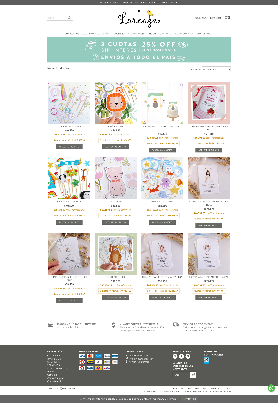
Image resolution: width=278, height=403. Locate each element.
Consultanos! (205, 33)
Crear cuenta (201, 18)
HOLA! (152, 33)
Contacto (166, 33)
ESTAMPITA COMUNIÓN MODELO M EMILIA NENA (209, 203)
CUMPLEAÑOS (72, 33)
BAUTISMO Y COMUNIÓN (96, 33)
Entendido (189, 399)
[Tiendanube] (61, 389)
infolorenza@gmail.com (142, 358)
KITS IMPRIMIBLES (137, 33)
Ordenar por (195, 69)
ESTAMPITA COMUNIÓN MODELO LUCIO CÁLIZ (69, 279)
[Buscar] (69, 18)
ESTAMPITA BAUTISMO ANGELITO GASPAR (208, 277)
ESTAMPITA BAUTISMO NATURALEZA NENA (162, 277)
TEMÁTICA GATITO (115, 201)
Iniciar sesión (215, 18)
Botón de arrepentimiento (218, 392)
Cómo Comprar (184, 33)
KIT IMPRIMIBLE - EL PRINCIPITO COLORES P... (162, 128)
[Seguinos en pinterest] (187, 356)
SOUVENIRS (118, 33)
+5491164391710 (139, 355)
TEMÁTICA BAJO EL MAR (162, 201)
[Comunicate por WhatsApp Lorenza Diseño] (271, 388)
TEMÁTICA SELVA (116, 126)
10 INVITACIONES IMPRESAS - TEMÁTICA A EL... (209, 128)
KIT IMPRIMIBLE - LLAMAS (69, 126)
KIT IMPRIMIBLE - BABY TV (69, 201)
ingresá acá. (196, 392)
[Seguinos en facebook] (181, 356)
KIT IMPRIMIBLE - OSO (116, 277)
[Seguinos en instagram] (175, 356)
